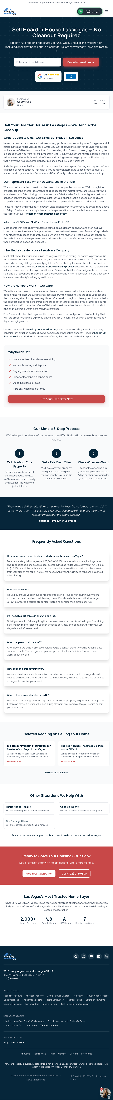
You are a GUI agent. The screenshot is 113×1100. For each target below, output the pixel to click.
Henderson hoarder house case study (45, 213)
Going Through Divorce (58, 995)
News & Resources (35, 1079)
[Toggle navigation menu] (106, 11)
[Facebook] (76, 956)
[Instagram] (84, 956)
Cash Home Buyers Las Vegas (74, 1004)
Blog (6, 1042)
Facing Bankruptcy (55, 999)
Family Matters (32, 1004)
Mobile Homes (50, 1004)
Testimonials (40, 1053)
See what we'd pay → (80, 62)
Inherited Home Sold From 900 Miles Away (24, 1021)
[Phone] (106, 956)
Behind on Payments (95, 999)
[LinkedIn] (99, 956)
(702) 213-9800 (11, 978)
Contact (62, 1053)
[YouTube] (91, 956)
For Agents (86, 1053)
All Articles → (18, 1042)
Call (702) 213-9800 (74, 873)
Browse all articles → (56, 772)
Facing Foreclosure (13, 995)
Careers (74, 1053)
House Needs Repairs (98, 995)
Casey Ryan (24, 101)
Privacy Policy (17, 1075)
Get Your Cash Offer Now (56, 399)
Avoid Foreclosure (36, 1075)
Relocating (78, 995)
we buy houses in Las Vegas (44, 329)
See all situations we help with (29, 835)
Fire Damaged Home (32, 999)
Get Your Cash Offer (39, 873)
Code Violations (11, 999)
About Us (25, 1053)
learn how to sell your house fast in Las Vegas (75, 835)
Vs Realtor (53, 1075)
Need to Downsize (13, 1004)
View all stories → (49, 1025)
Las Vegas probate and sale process (54, 266)
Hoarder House (74, 999)
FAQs (52, 1053)
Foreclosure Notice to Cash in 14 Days (66, 1021)
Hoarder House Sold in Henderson (20, 1025)
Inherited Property (34, 995)
